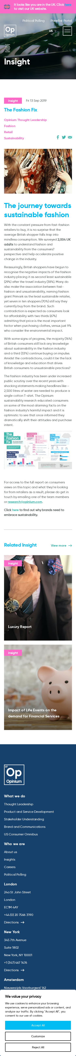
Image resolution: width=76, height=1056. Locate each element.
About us (10, 852)
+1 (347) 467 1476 (15, 962)
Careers (9, 867)
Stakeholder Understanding (24, 819)
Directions (11, 922)
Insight (13, 101)
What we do (14, 796)
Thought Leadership (18, 804)
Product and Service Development (29, 812)
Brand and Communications (24, 827)
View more (58, 546)
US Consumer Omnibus (21, 834)
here (68, 5)
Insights (9, 859)
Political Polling (33, 21)
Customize (38, 1036)
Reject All (38, 1047)
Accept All (38, 1025)
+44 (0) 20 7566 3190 (18, 915)
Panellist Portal (61, 21)
